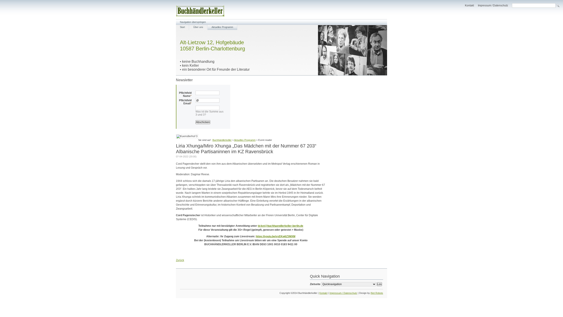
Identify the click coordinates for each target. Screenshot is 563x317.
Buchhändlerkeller (222, 140)
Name (185, 94)
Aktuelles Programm (222, 27)
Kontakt (469, 5)
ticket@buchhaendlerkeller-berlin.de (280, 225)
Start (182, 27)
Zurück (180, 260)
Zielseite (315, 284)
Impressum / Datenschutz (493, 5)
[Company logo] (200, 15)
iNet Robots (377, 293)
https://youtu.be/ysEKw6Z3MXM (275, 236)
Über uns (198, 27)
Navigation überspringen (193, 22)
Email (185, 102)
